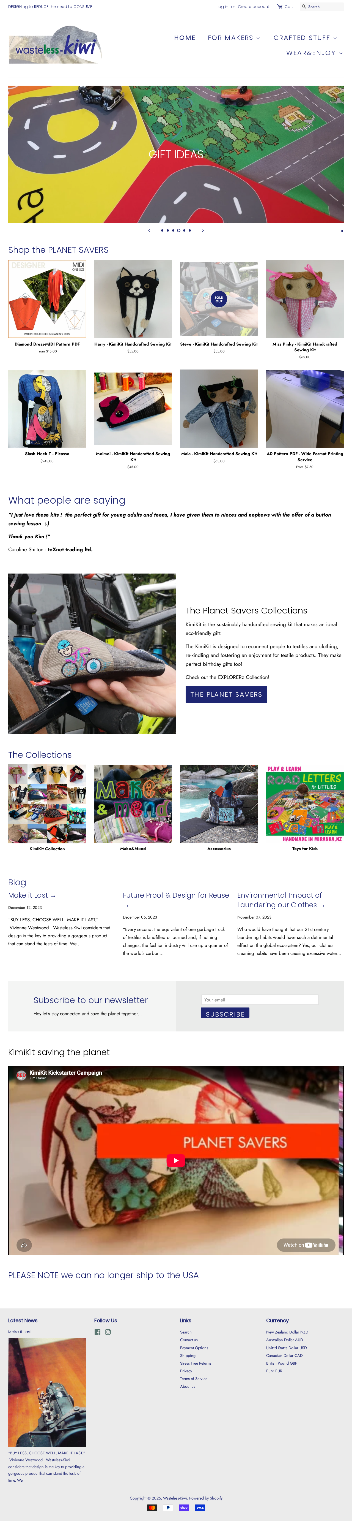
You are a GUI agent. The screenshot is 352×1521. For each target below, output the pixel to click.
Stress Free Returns (195, 1363)
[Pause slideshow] (342, 230)
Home (185, 37)
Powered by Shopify (205, 1498)
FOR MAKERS (232, 37)
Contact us (189, 1340)
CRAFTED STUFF (303, 37)
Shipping (188, 1355)
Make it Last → (32, 895)
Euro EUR (274, 1371)
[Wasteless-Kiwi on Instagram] (108, 1333)
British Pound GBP (281, 1363)
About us (187, 1386)
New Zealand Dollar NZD (287, 1332)
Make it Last (20, 1332)
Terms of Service (193, 1378)
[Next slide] (203, 230)
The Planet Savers (226, 694)
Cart (289, 6)
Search (186, 1332)
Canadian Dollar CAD (284, 1355)
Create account (253, 6)
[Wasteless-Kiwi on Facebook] (97, 1333)
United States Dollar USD (286, 1348)
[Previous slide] (149, 230)
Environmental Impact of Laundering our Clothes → (281, 900)
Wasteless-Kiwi (175, 1498)
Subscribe (225, 1014)
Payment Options (194, 1348)
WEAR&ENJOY (312, 52)
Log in (222, 6)
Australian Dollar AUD (284, 1340)
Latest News (23, 1320)
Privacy (186, 1371)
